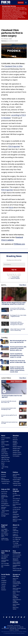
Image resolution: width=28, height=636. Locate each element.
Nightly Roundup (5, 457)
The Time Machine (15, 511)
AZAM (2, 439)
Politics (15, 472)
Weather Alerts (16, 448)
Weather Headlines (15, 442)
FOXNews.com (19, 244)
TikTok (3, 578)
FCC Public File (16, 539)
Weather (16, 435)
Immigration (4, 452)
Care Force (4, 493)
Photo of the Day (17, 568)
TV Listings (15, 543)
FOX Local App (5, 563)
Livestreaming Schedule (4, 560)
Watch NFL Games (15, 579)
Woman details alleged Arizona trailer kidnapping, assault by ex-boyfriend (14, 303)
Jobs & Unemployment (5, 478)
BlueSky (3, 588)
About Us (16, 525)
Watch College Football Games (17, 582)
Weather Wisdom (17, 454)
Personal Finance (5, 481)
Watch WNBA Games (16, 605)
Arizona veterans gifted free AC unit (9, 415)
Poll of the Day (5, 459)
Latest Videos (6, 378)
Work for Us (16, 547)
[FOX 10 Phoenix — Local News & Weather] (5, 2)
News (3, 435)
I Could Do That (17, 507)
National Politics (17, 483)
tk (15, 617)
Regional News (4, 526)
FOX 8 (11, 207)
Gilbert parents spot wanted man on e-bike (9, 422)
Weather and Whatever (16, 517)
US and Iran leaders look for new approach (12, 396)
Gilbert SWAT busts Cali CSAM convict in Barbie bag (17, 329)
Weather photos (17, 570)
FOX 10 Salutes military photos (16, 562)
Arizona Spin (4, 491)
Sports (3, 463)
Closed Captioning (15, 529)
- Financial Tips (5, 483)
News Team (16, 541)
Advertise (15, 527)
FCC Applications (17, 537)
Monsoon (15, 439)
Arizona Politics (16, 479)
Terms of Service (15, 278)
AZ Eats (15, 493)
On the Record (16, 509)
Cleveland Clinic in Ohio (13, 66)
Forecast (15, 438)
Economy (3, 476)
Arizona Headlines (5, 438)
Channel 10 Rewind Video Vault (4, 496)
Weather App (16, 450)
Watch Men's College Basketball (16, 596)
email (21, 617)
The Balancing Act (16, 495)
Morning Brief (4, 455)
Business (3, 474)
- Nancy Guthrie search (5, 511)
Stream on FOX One (16, 575)
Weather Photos (17, 452)
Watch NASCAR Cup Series (17, 589)
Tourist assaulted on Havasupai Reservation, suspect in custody (17, 355)
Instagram (3, 580)
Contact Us (15, 532)
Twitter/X (3, 584)
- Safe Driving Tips (4, 467)
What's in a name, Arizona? (17, 520)
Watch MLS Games (16, 608)
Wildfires (15, 445)
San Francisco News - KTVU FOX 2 (4, 535)
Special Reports (5, 514)
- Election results (17, 477)
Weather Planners (17, 446)
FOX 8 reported (14, 146)
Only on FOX (5, 489)
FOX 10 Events (16, 557)
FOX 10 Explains (5, 445)
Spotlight (3, 516)
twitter (6, 617)
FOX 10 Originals (16, 490)
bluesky (18, 617)
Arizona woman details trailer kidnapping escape (8, 408)
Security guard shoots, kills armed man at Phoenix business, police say (18, 348)
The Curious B (16, 498)
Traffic (3, 465)
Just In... (4, 285)
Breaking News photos (16, 566)
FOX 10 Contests (17, 555)
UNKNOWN (16, 514)
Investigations (4, 503)
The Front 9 (16, 502)
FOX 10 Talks (16, 500)
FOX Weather (16, 456)
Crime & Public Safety (5, 442)
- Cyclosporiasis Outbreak (5, 449)
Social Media (5, 574)
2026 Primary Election (16, 475)
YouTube (3, 576)
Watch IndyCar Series (16, 592)
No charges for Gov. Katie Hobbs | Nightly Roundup (18, 315)
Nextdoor (3, 590)
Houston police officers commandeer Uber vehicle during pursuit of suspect (16, 323)
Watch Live (20, 2)
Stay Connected (16, 552)
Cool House (4, 500)
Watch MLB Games (16, 585)
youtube (12, 617)
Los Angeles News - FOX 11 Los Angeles (5, 530)
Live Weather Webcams (4, 557)
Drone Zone (4, 501)
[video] (14, 387)
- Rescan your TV (17, 545)
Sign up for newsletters (16, 559)
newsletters (24, 617)
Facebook (3, 582)
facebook (3, 617)
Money (3, 472)
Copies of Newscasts (15, 534)
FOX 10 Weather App (5, 566)
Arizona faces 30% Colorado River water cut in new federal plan (17, 309)
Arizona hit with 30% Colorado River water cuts (8, 401)
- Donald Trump (17, 485)
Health (10, 38)
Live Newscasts (5, 555)
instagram (9, 617)
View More (22, 285)
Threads (3, 586)
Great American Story (17, 504)
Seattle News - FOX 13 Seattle (5, 539)
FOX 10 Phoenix (4, 38)
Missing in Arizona (3, 508)
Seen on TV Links (5, 461)
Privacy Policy (15, 277)
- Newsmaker (16, 481)
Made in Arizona (5, 505)
